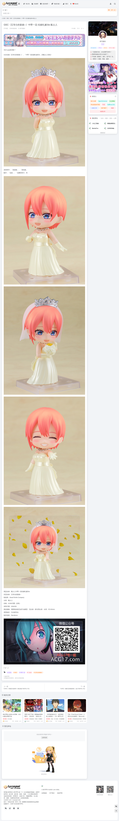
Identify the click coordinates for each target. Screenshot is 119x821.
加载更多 (102, 133)
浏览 (110, 118)
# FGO (84, 719)
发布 (102, 118)
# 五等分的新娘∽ (38, 672)
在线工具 (94, 108)
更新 (106, 118)
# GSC (15, 672)
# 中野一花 (22, 672)
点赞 (115, 118)
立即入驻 (113, 10)
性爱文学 (102, 111)
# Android (31, 719)
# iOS (36, 719)
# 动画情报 (61, 719)
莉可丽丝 (22, 28)
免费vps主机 (111, 104)
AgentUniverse (102, 101)
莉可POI (45, 789)
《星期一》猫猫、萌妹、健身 (100, 59)
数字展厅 (104, 108)
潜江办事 (93, 101)
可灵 (103, 104)
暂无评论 (7, 726)
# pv (52, 719)
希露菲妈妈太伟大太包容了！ (100, 54)
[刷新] (115, 96)
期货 (112, 108)
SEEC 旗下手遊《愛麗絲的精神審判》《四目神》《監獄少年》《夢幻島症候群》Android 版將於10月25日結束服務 (33, 717)
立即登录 (44, 737)
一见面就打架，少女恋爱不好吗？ (101, 52)
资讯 (8, 18)
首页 (4, 18)
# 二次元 (29, 672)
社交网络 (112, 101)
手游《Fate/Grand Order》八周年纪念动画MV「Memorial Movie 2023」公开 (76, 716)
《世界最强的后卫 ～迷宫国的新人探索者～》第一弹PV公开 (54, 715)
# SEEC (40, 719)
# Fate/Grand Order (77, 719)
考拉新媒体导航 (95, 104)
